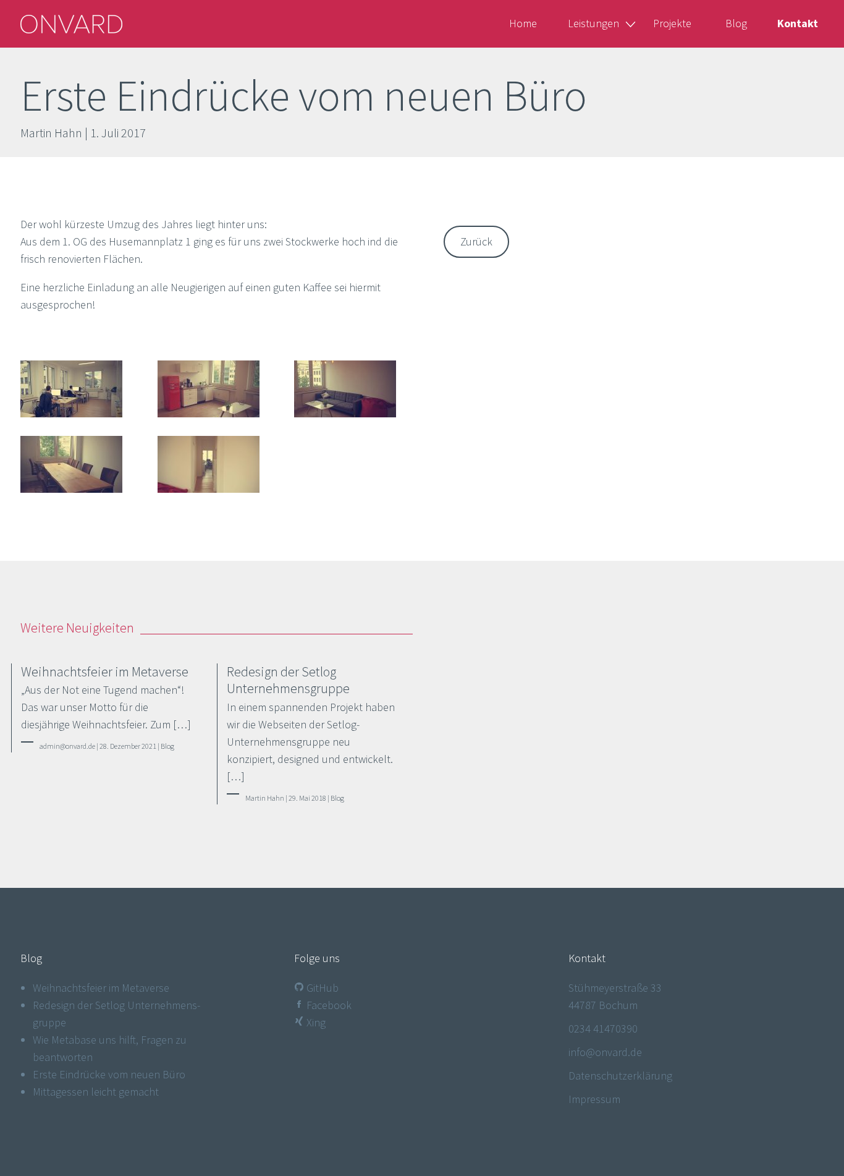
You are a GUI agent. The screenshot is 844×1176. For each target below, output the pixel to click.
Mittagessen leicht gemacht (96, 1091)
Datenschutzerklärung (620, 1075)
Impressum (594, 1099)
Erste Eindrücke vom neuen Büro (109, 1074)
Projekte (672, 23)
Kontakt (797, 23)
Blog (736, 23)
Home (523, 23)
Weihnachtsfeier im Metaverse (101, 988)
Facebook (328, 1005)
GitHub (321, 988)
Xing (315, 1022)
